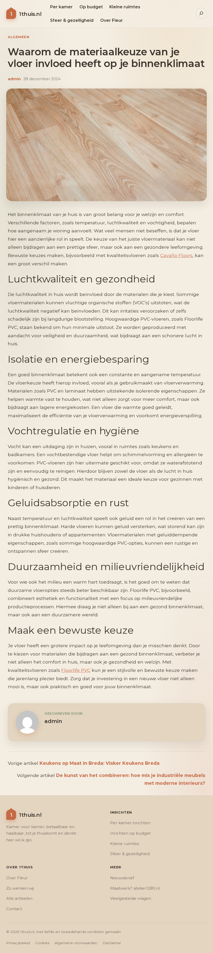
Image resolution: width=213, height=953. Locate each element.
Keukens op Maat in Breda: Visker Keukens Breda (99, 763)
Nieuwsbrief (122, 877)
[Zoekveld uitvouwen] (201, 13)
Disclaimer (112, 943)
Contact (14, 908)
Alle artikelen (19, 898)
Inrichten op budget (130, 833)
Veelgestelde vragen (130, 898)
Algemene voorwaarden (76, 943)
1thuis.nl (30, 14)
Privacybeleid (18, 943)
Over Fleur (17, 877)
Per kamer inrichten (130, 822)
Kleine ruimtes (124, 843)
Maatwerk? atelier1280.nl (135, 888)
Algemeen (18, 37)
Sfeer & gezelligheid (130, 853)
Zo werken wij (20, 888)
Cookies (42, 943)
